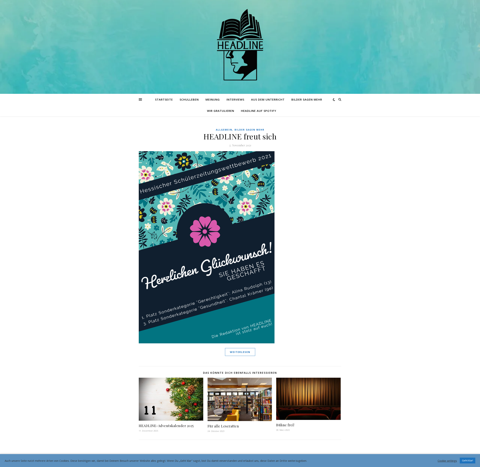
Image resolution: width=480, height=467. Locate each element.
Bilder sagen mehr (306, 99)
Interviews (235, 99)
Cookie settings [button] (447, 460)
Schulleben (189, 99)
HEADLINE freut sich (240, 136)
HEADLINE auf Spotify (258, 111)
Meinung (213, 99)
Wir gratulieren (220, 111)
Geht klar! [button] (467, 460)
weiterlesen (240, 352)
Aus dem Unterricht (268, 99)
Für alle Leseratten (223, 426)
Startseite (164, 99)
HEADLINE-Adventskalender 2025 (166, 425)
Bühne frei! (285, 425)
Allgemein (224, 129)
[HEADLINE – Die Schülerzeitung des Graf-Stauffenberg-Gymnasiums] (240, 44)
